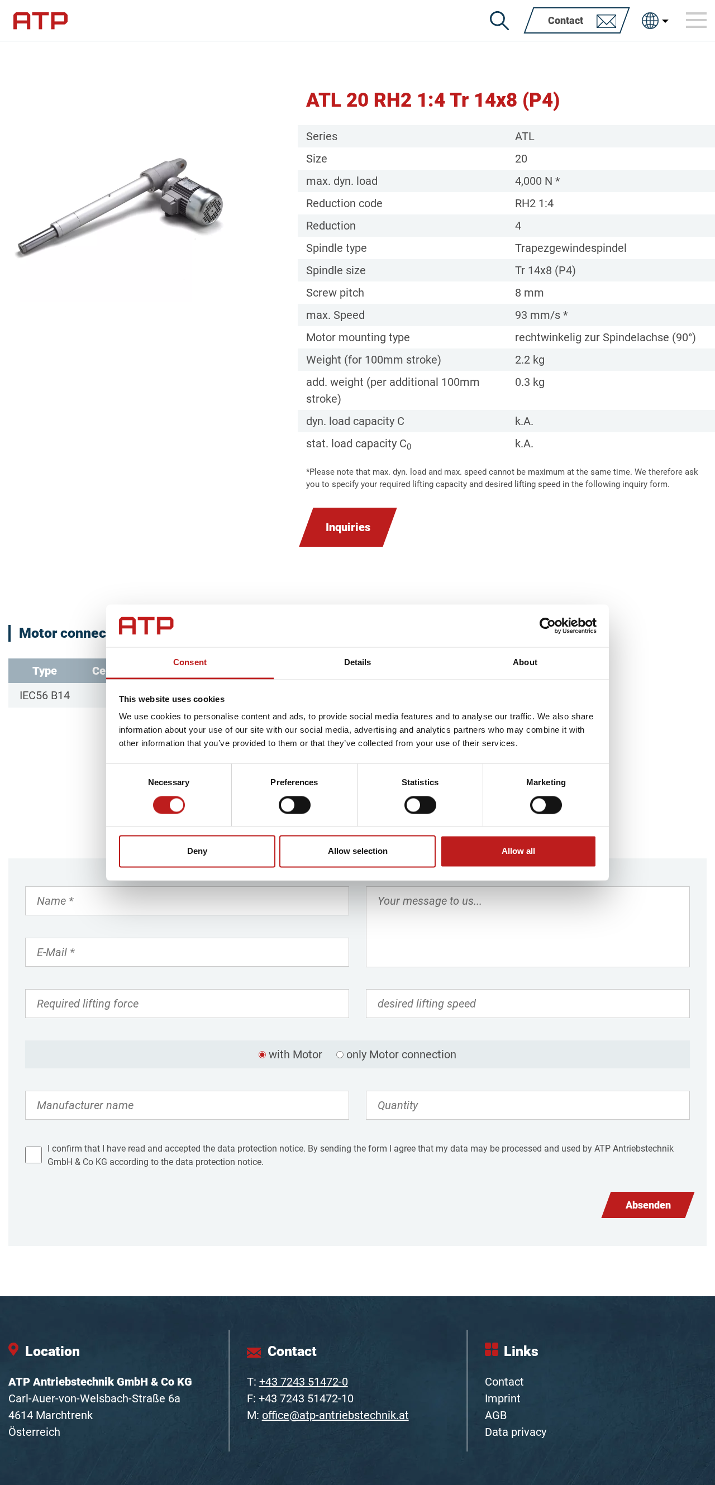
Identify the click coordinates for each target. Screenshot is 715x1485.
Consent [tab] (190, 662)
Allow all (518, 851)
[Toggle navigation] (696, 20)
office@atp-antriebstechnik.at (335, 1415)
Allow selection (358, 851)
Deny (197, 851)
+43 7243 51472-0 (303, 1381)
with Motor (295, 1054)
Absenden (648, 1205)
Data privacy (515, 1432)
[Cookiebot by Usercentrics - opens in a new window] (548, 625)
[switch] (295, 805)
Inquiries (348, 527)
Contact (504, 1381)
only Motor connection (401, 1054)
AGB (496, 1415)
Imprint (503, 1398)
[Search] (499, 20)
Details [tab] (357, 662)
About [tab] (525, 662)
